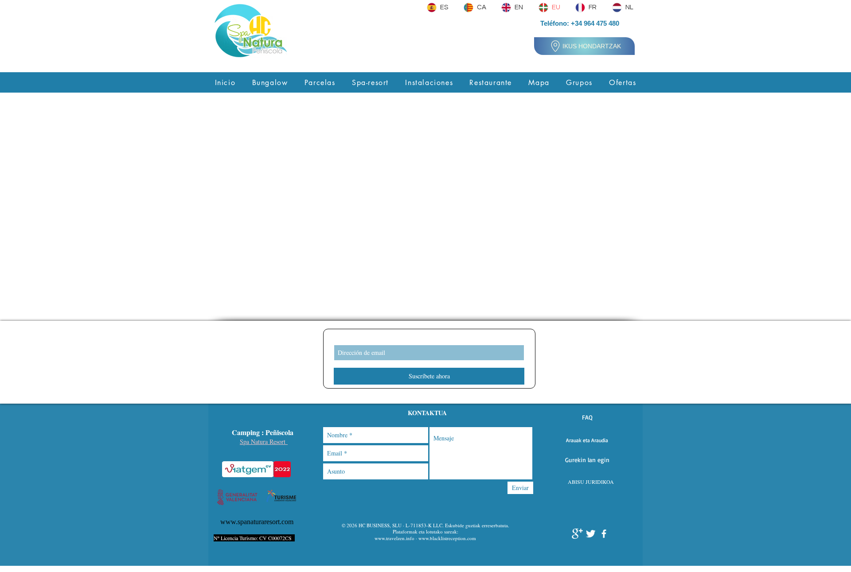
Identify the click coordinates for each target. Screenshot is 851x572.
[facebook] (603, 533)
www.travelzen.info (394, 538)
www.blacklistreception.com (447, 538)
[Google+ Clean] (577, 533)
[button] (587, 417)
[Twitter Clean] (590, 533)
